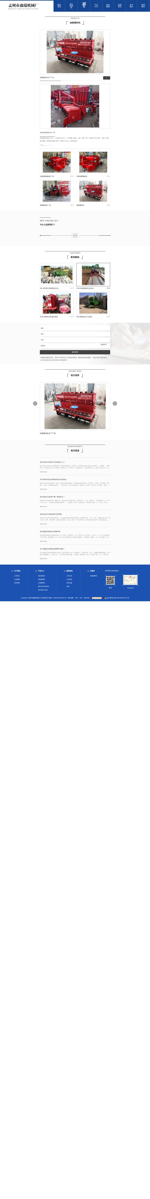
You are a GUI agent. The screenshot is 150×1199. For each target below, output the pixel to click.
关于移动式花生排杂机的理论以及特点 (53, 479)
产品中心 (41, 571)
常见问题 (69, 583)
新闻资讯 (69, 571)
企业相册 (17, 579)
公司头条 (69, 575)
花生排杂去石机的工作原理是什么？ (52, 462)
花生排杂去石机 (43, 590)
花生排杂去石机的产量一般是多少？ (52, 497)
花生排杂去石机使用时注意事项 (51, 514)
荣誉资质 (17, 583)
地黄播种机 (41, 579)
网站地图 (70, 598)
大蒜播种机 (41, 583)
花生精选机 (41, 575)
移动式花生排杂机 (43, 586)
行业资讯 (69, 579)
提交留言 (75, 352)
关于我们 (17, 571)
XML (80, 598)
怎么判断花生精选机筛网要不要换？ (52, 549)
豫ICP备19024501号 (60, 598)
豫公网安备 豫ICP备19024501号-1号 (117, 598)
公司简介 (17, 575)
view (42, 145)
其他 (68, 586)
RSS (76, 598)
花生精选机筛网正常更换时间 (50, 531)
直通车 (92, 571)
